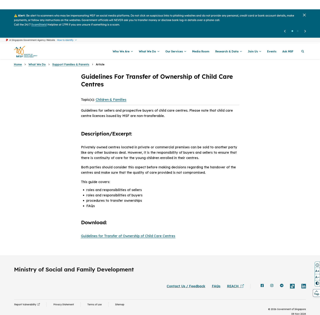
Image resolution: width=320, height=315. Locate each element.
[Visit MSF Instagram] (271, 285)
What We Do (37, 64)
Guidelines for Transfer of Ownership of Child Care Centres (128, 236)
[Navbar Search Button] (302, 51)
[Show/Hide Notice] (317, 265)
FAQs (216, 286)
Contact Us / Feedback (186, 286)
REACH (233, 286)
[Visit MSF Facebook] (262, 285)
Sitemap (119, 304)
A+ (317, 271)
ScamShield (39, 24)
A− (317, 277)
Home (18, 64)
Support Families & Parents (70, 64)
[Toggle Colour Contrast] (317, 283)
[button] (292, 31)
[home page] (25, 51)
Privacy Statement (63, 304)
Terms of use (94, 304)
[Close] (304, 15)
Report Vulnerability (26, 304)
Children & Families (111, 99)
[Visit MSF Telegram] (281, 285)
